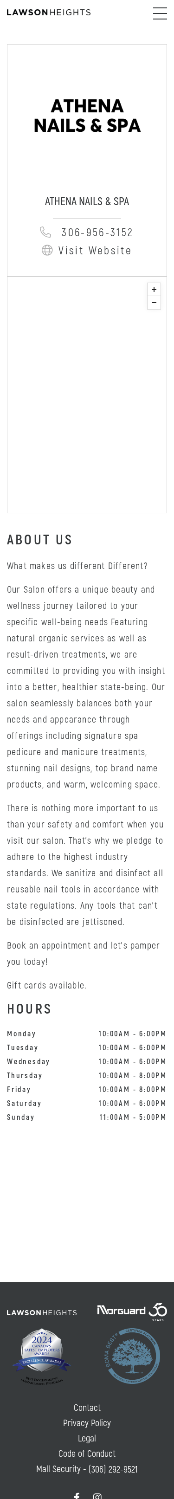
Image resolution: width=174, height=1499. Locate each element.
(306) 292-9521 (113, 1469)
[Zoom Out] (154, 302)
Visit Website (95, 251)
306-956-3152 (98, 232)
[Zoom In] (154, 289)
